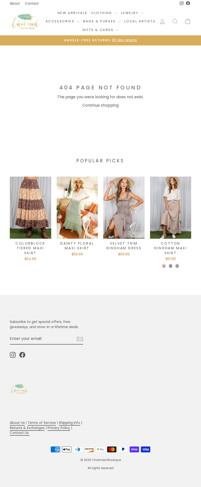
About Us (17, 422)
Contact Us (20, 433)
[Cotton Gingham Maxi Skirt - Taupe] (164, 266)
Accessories (61, 21)
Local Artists (139, 21)
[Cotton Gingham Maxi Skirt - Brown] (177, 266)
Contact (32, 3)
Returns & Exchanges (27, 428)
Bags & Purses (100, 21)
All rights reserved (101, 468)
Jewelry (130, 13)
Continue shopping (100, 105)
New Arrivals (73, 13)
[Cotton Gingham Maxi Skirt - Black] (170, 266)
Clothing (102, 13)
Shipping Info (69, 422)
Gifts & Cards (98, 30)
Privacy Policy (59, 428)
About (15, 3)
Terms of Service (42, 422)
